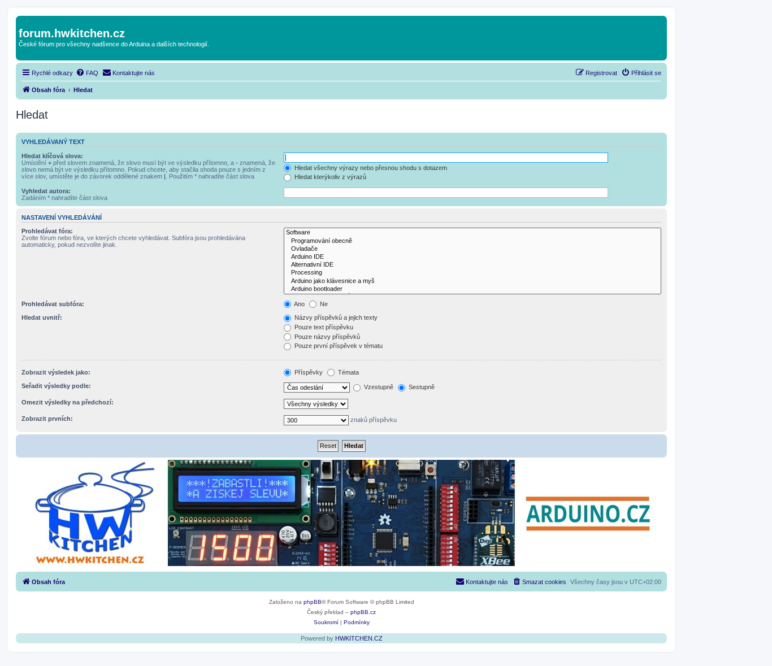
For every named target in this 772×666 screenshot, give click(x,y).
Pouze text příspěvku (323, 327)
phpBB (312, 602)
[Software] (472, 233)
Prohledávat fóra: (47, 231)
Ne (323, 304)
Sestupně (421, 387)
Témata (347, 372)
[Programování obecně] (472, 241)
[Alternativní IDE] (472, 265)
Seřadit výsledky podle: (56, 385)
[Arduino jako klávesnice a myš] (472, 281)
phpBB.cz (363, 612)
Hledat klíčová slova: (52, 156)
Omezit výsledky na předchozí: (67, 402)
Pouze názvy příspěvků (326, 336)
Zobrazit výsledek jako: (55, 372)
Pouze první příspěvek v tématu (338, 345)
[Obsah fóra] (25, 21)
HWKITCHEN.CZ (359, 638)
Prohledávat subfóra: (52, 304)
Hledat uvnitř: (41, 317)
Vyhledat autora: (46, 191)
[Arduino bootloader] (472, 289)
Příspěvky (308, 372)
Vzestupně (377, 387)
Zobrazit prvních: (47, 418)
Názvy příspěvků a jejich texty (335, 317)
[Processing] (472, 273)
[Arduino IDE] (472, 257)
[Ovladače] (472, 249)
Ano (299, 304)
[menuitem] (87, 73)
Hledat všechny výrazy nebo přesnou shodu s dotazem (370, 167)
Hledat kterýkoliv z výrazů (329, 176)
